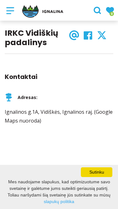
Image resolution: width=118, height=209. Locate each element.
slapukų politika (59, 201)
